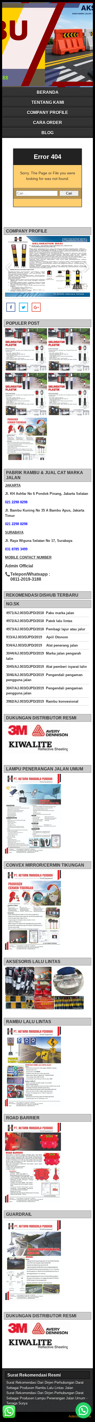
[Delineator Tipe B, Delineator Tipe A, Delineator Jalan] (69, 395)
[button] (83, 1410)
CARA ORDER (47, 122)
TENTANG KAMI (47, 102)
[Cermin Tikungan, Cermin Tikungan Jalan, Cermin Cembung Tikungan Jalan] (26, 440)
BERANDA (48, 92)
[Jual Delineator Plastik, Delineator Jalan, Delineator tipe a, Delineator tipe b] (26, 395)
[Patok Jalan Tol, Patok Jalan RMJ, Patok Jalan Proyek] (69, 350)
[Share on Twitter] (23, 307)
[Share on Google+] (36, 307)
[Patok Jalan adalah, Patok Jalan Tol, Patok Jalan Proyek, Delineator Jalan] (26, 350)
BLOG (47, 132)
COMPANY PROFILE (47, 112)
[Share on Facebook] (10, 307)
